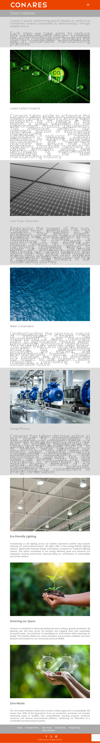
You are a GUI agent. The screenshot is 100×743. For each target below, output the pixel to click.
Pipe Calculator (48, 730)
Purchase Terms (32, 728)
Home (19, 728)
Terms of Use (60, 728)
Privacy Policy (74, 728)
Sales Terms (47, 728)
